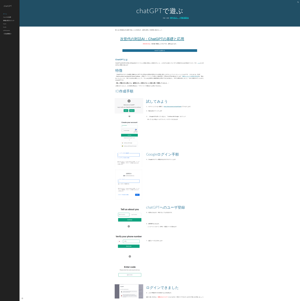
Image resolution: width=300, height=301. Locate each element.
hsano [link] (4, 23)
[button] (298, 2)
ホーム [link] (5, 14)
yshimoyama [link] (6, 30)
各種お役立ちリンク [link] (8, 20)
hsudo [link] (4, 27)
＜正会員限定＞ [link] (7, 33)
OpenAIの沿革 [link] (7, 17)
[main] (159, 10)
